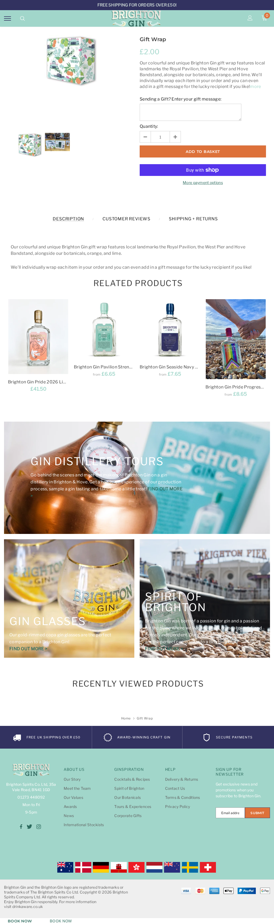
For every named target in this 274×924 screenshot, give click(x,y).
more (255, 86)
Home (126, 718)
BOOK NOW (20, 921)
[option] (71, 61)
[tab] (137, 283)
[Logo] (136, 18)
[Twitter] (29, 826)
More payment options (203, 182)
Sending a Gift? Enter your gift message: (180, 99)
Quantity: (149, 126)
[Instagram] (38, 826)
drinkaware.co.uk (27, 906)
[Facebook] (21, 826)
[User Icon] (250, 18)
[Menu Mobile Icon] (7, 18)
